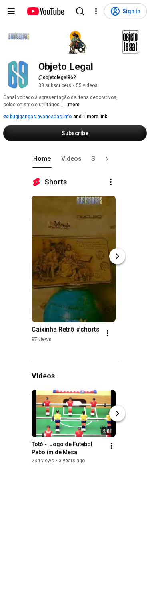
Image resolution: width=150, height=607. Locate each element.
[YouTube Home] (45, 11)
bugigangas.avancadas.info (40, 116)
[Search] (80, 11)
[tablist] (75, 158)
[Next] (117, 256)
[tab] (42, 158)
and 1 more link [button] (90, 116)
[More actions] (111, 182)
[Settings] (96, 11)
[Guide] (11, 11)
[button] (106, 158)
